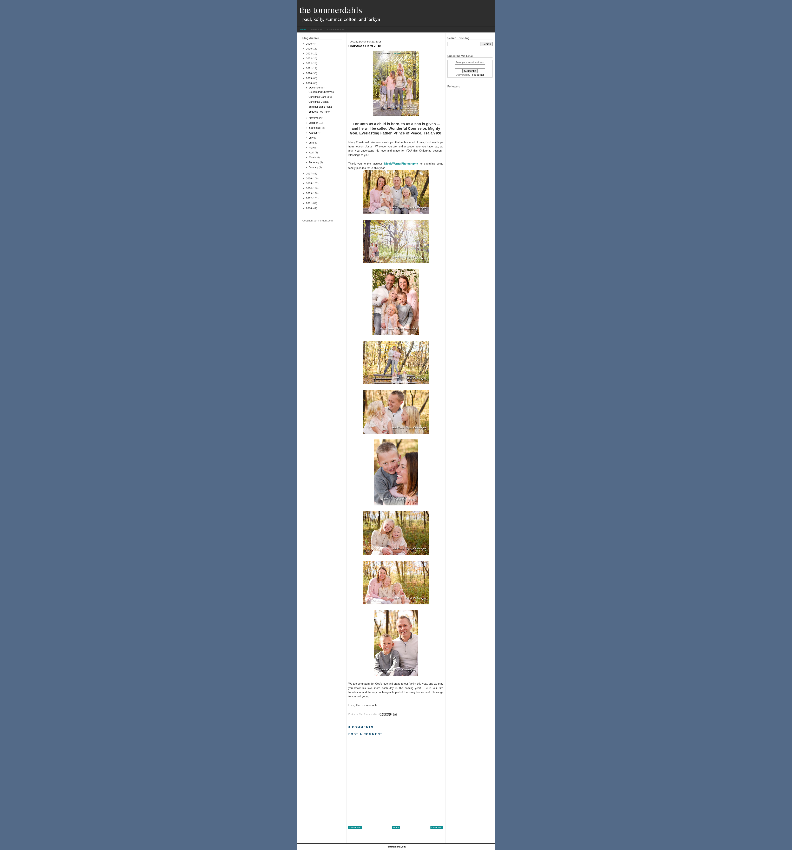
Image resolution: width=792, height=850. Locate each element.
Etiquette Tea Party (319, 111)
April (311, 152)
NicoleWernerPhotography (401, 163)
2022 (309, 63)
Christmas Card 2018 (320, 96)
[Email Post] (394, 714)
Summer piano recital (320, 106)
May (311, 147)
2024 (309, 53)
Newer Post (355, 827)
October (313, 122)
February (314, 162)
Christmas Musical (319, 101)
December (315, 87)
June (312, 142)
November (315, 118)
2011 (309, 203)
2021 (309, 68)
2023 (309, 58)
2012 (309, 198)
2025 (309, 48)
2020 (309, 73)
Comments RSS (335, 29)
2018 (309, 83)
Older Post (436, 827)
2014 (309, 188)
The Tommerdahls (330, 9)
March (312, 157)
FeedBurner (477, 74)
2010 (309, 208)
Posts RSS (316, 29)
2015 (309, 183)
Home (303, 29)
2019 (309, 78)
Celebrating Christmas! (321, 92)
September (315, 127)
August (313, 132)
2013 (309, 193)
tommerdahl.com (396, 846)
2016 (309, 178)
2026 (309, 43)
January (313, 167)
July (311, 137)
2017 (309, 173)
